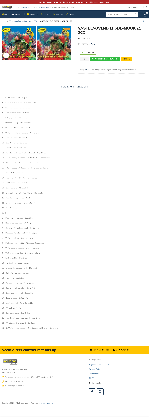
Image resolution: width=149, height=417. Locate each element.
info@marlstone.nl (43, 7)
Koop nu (126, 59)
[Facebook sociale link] (92, 391)
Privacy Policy (95, 369)
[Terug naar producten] (143, 21)
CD (10, 21)
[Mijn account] (146, 7)
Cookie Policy (94, 373)
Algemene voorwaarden (99, 364)
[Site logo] (7, 7)
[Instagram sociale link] (100, 391)
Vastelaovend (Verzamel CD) (25, 21)
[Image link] (10, 362)
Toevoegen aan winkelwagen (104, 59)
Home (4, 21)
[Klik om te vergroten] (6, 55)
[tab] (67, 87)
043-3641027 (26, 7)
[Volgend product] (146, 21)
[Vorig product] (140, 21)
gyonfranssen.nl (47, 403)
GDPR (91, 378)
